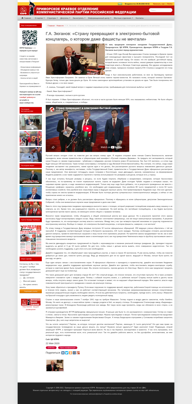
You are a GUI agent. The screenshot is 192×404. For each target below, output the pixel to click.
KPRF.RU (51, 348)
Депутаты (64, 18)
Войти (169, 4)
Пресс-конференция (67, 348)
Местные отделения (123, 18)
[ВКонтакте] (63, 352)
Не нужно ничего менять (29, 285)
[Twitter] (66, 352)
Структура (51, 18)
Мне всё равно (29, 281)
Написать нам (159, 4)
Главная (27, 18)
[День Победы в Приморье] (31, 138)
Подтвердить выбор (30, 291)
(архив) (28, 259)
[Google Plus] (78, 352)
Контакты (140, 18)
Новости (60, 26)
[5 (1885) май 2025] (31, 239)
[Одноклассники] (70, 352)
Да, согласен (28, 278)
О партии (39, 18)
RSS (120, 4)
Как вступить (78, 18)
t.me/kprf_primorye (27, 97)
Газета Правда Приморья (30, 220)
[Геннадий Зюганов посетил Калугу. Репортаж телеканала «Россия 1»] (31, 208)
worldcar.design (117, 394)
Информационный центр (99, 18)
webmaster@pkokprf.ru (96, 394)
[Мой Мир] (74, 352)
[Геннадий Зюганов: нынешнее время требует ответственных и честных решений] (31, 192)
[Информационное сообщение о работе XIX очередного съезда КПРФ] (31, 122)
